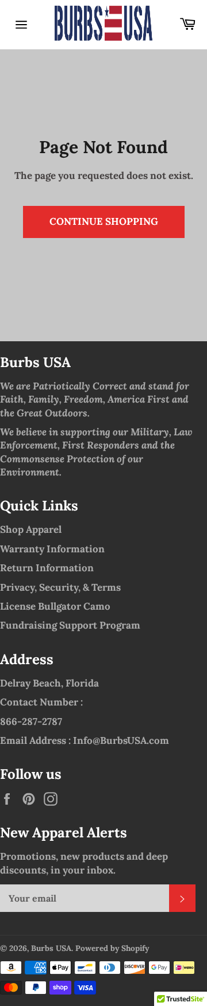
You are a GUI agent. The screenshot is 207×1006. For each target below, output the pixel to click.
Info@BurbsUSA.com (121, 740)
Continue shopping (103, 221)
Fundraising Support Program (70, 625)
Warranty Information (52, 549)
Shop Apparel (31, 529)
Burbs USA (51, 948)
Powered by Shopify (112, 948)
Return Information (47, 568)
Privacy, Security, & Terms (60, 587)
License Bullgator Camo (55, 606)
